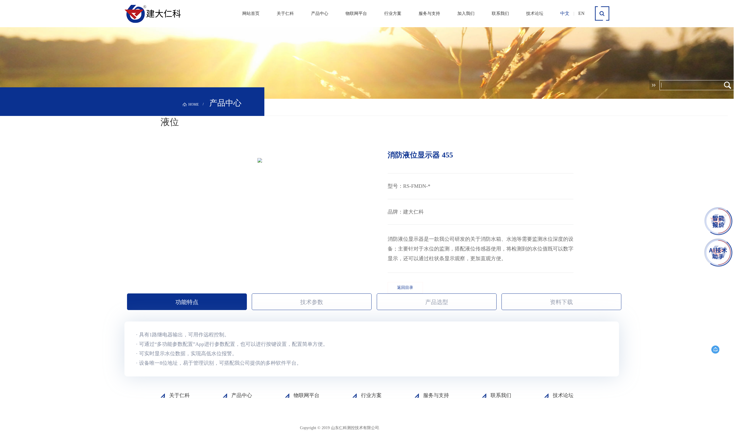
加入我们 (466, 13)
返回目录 (405, 287)
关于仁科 (285, 13)
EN (581, 13)
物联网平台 (356, 13)
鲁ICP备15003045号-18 (408, 427)
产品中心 (319, 13)
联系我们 (500, 13)
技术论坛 (534, 13)
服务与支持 (429, 13)
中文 (564, 13)
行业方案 (392, 13)
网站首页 (250, 13)
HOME (193, 104)
